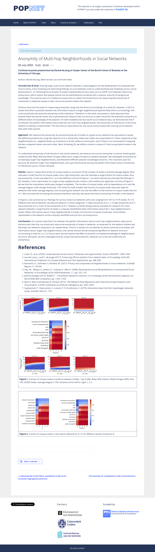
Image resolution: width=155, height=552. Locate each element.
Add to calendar (30, 461)
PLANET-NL (122, 9)
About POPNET (29, 22)
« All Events (23, 44)
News (53, 22)
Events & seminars (68, 22)
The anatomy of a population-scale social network (112, 476)
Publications (89, 22)
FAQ (100, 22)
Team (43, 22)
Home (16, 22)
